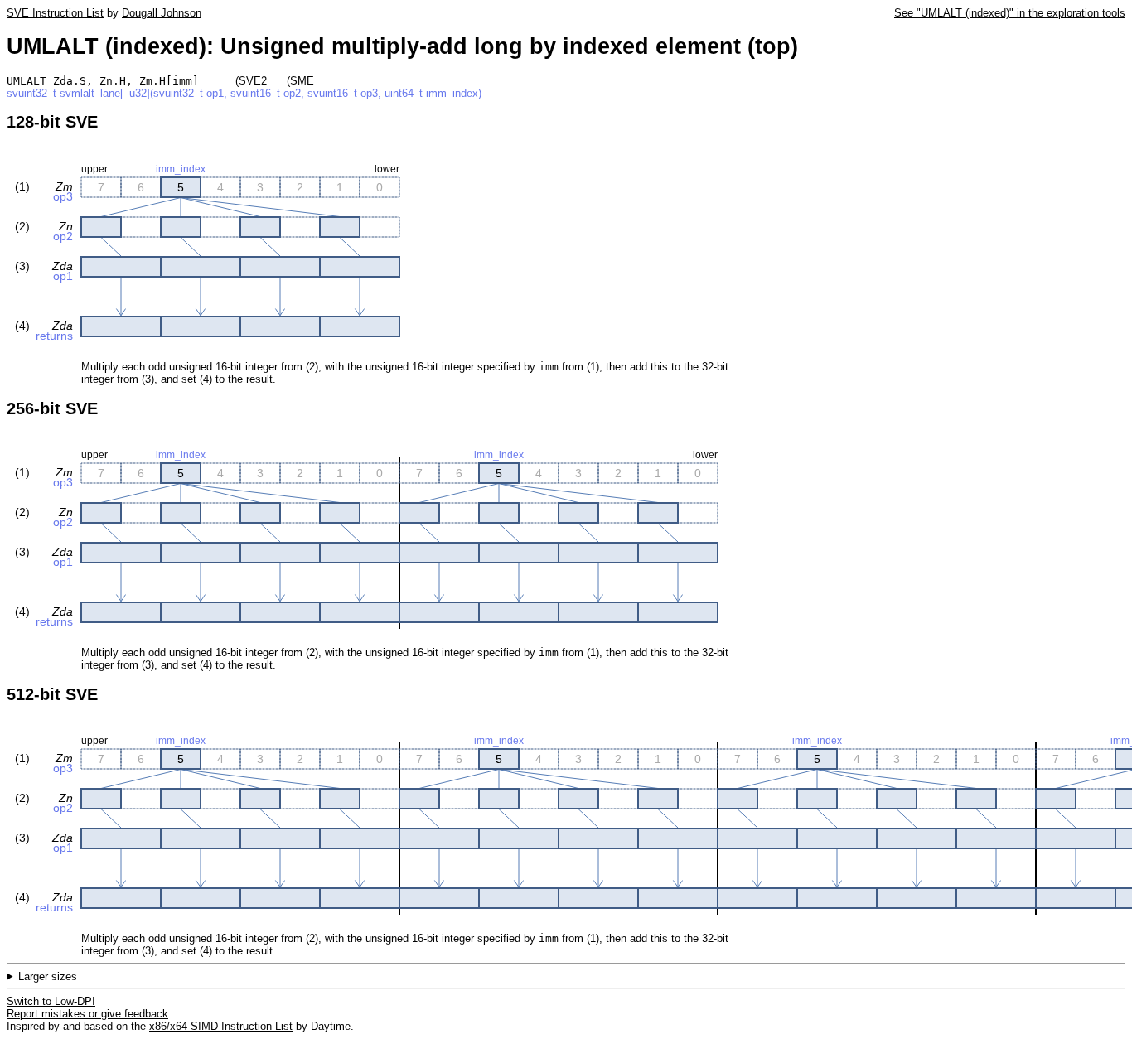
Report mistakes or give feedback (87, 1014)
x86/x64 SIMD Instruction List (221, 1026)
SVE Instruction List (55, 13)
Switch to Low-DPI (51, 1001)
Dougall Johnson (161, 13)
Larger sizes (47, 976)
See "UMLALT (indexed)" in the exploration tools (1009, 13)
